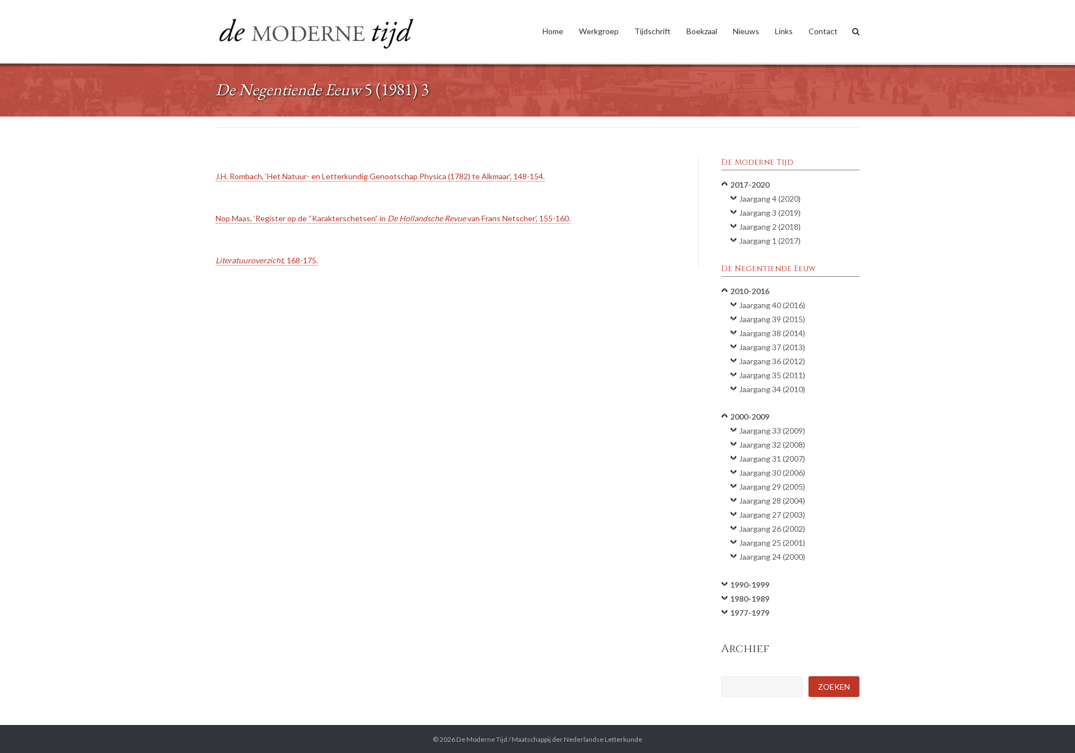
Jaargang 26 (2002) (772, 528)
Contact (823, 31)
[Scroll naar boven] (1047, 726)
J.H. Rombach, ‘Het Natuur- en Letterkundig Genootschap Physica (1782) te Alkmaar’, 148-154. (380, 176)
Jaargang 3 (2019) (770, 212)
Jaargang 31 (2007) (772, 458)
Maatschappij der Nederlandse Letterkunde (577, 739)
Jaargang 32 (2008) (772, 444)
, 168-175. (267, 260)
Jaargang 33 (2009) (772, 430)
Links (784, 31)
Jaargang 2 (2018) (770, 226)
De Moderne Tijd (481, 739)
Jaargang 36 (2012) (772, 361)
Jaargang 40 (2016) (772, 305)
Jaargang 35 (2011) (772, 375)
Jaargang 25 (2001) (772, 542)
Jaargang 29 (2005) (772, 486)
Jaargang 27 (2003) (772, 514)
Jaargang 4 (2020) (770, 198)
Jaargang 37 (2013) (772, 347)
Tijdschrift (652, 31)
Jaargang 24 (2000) (772, 556)
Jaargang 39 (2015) (772, 319)
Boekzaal (701, 31)
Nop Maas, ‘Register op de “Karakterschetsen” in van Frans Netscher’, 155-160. (393, 218)
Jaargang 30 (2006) (772, 472)
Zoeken (834, 686)
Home (553, 31)
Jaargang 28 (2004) (772, 500)
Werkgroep (599, 31)
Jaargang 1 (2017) (770, 240)
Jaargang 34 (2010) (772, 389)
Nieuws (746, 31)
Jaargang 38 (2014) (772, 333)
